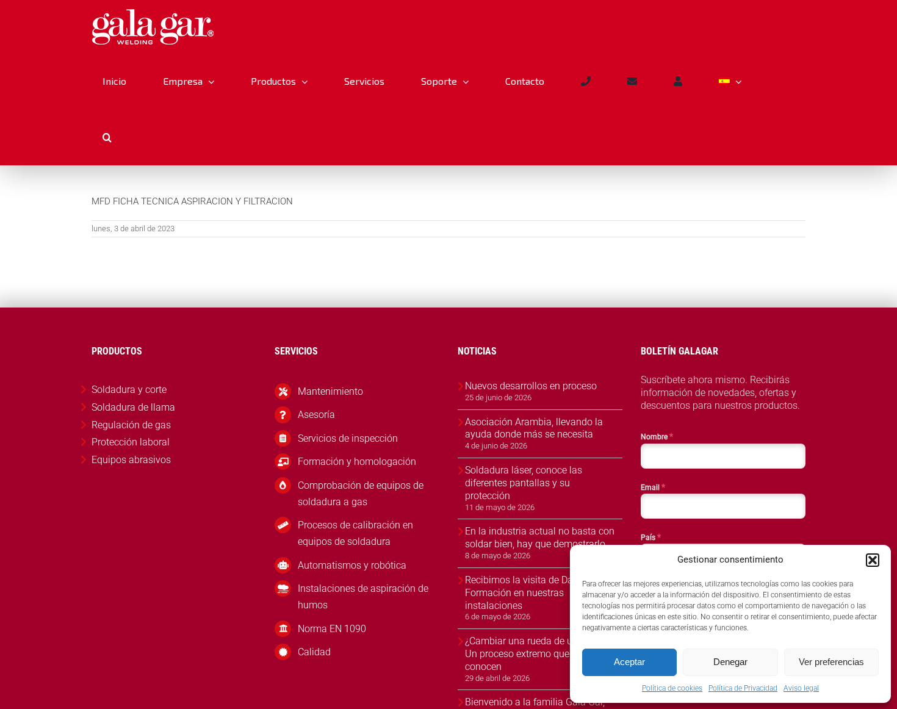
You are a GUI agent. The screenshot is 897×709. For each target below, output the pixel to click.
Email (653, 487)
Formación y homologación (357, 461)
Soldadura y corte (129, 389)
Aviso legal (801, 688)
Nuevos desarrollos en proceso (531, 386)
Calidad (314, 652)
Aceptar (629, 662)
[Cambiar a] (730, 81)
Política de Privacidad (742, 688)
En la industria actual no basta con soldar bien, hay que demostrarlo (539, 537)
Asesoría (316, 414)
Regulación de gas (131, 425)
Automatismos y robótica (352, 565)
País (651, 537)
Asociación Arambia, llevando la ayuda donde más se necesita (534, 428)
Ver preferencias (831, 662)
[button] (872, 560)
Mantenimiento (330, 391)
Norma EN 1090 (332, 629)
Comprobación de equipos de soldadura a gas (360, 494)
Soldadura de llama (133, 407)
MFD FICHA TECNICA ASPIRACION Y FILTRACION (192, 201)
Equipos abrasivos (131, 460)
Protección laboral (131, 442)
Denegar (730, 662)
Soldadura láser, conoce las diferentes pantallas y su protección (523, 483)
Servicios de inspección (348, 438)
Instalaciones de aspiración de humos (363, 597)
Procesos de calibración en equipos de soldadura (355, 533)
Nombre (657, 436)
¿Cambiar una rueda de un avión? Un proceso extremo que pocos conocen (536, 653)
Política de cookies (672, 688)
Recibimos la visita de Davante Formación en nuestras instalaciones (531, 592)
